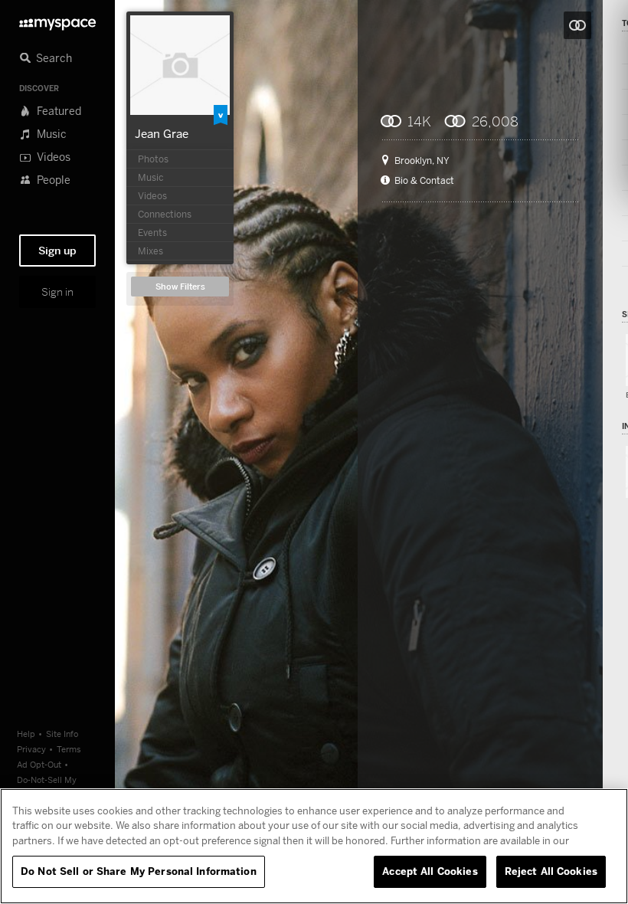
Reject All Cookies (551, 871)
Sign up (57, 250)
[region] (314, 846)
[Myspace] (57, 20)
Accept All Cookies (429, 871)
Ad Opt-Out (39, 764)
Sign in (57, 292)
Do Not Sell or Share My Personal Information (139, 871)
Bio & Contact (424, 181)
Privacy (31, 749)
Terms (69, 749)
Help (26, 733)
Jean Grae (161, 133)
